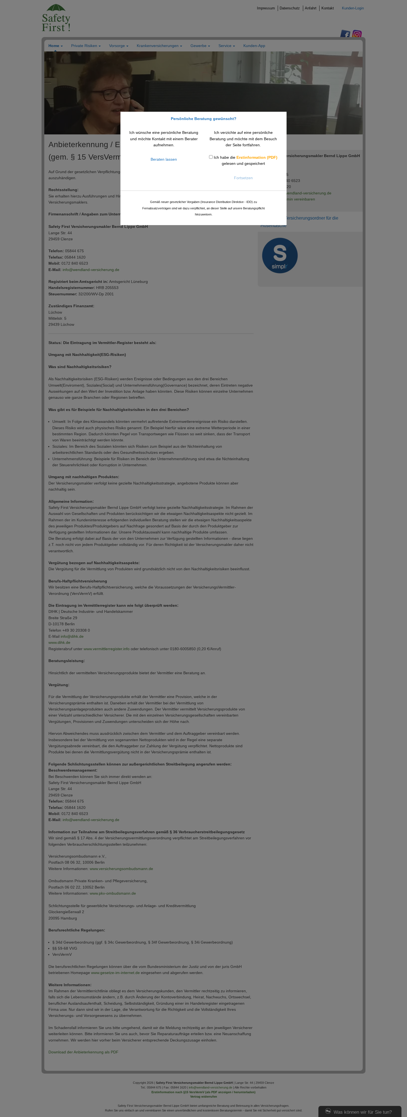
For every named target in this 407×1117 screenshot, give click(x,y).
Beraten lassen (164, 159)
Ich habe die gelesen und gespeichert (245, 160)
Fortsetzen (243, 178)
